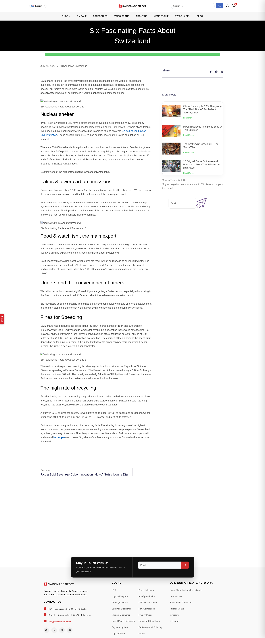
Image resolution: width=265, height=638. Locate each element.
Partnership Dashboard (181, 602)
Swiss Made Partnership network (186, 590)
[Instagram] (54, 630)
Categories (100, 16)
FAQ (114, 590)
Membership (161, 16)
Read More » (188, 118)
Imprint (141, 633)
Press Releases (146, 590)
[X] (62, 630)
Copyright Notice (120, 602)
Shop (65, 16)
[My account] (227, 6)
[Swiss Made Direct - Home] (132, 5)
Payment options (120, 627)
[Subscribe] (185, 565)
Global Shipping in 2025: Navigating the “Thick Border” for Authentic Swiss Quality (202, 109)
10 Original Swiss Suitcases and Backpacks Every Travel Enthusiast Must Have (202, 164)
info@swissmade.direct (59, 621)
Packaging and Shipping (150, 627)
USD (2, 319)
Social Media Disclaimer (123, 621)
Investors (174, 615)
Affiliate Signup (177, 608)
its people (59, 437)
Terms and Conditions (149, 621)
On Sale (81, 16)
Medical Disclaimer (121, 615)
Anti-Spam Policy (146, 596)
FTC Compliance (146, 608)
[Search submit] (219, 5)
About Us (141, 16)
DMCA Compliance (147, 602)
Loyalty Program (120, 596)
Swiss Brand (121, 16)
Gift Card (174, 621)
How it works (176, 596)
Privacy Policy (145, 615)
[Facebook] (46, 630)
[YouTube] (70, 630)
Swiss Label (182, 16)
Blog (200, 16)
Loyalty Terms (118, 633)
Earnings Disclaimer (121, 608)
